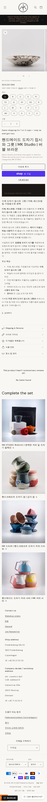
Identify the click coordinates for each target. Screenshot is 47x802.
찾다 (7, 722)
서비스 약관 (27, 787)
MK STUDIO (15, 783)
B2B (7, 621)
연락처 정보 (31, 790)
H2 (30, 102)
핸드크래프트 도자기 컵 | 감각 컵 (18, 497)
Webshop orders (12, 616)
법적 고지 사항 (20, 790)
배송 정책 (37, 787)
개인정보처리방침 (15, 787)
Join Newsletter (12, 631)
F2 (6, 102)
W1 (6, 113)
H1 (22, 102)
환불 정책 (39, 783)
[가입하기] (36, 748)
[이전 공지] (4, 20)
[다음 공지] (42, 20)
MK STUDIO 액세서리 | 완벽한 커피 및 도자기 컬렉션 (23, 446)
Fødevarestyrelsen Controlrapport (21, 717)
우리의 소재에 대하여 (14, 728)
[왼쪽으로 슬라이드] (18, 76)
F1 (36, 97)
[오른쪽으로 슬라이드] (29, 76)
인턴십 (8, 733)
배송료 (20, 88)
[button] (5, 7)
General (8, 626)
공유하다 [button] (8, 313)
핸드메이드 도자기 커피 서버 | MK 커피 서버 (23, 599)
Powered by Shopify (27, 783)
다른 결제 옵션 (23, 180)
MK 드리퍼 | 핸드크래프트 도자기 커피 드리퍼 (23, 547)
